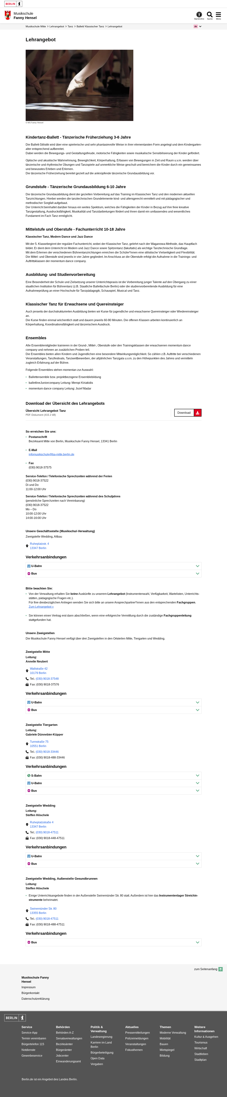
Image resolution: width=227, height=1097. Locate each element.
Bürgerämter (64, 1049)
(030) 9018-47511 (47, 832)
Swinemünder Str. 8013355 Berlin (43, 910)
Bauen (164, 1044)
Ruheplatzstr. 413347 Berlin (39, 546)
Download (184, 412)
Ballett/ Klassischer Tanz (90, 26)
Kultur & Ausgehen (206, 1036)
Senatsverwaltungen (69, 1038)
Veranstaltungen (135, 1044)
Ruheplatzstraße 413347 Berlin (41, 824)
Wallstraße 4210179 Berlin (39, 670)
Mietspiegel (167, 1049)
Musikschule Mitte (36, 26)
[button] (197, 26)
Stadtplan (200, 1059)
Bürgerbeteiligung (102, 1052)
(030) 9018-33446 (47, 751)
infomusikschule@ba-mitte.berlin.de (51, 454)
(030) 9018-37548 (47, 678)
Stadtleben (201, 1054)
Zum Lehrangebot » (41, 606)
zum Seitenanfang (205, 969)
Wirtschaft (200, 1048)
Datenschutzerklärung (36, 998)
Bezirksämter (64, 1044)
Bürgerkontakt (30, 993)
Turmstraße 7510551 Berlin (39, 744)
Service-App (29, 1032)
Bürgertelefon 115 (33, 1044)
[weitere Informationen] (7, 15)
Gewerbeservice (32, 1055)
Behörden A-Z (65, 1032)
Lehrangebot (57, 26)
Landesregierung (101, 1036)
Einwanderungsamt (68, 1061)
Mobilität (165, 1038)
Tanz (70, 26)
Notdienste (28, 1049)
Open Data (97, 1058)
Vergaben (97, 1064)
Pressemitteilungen (137, 1032)
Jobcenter (62, 1055)
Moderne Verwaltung (173, 1032)
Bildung (165, 1055)
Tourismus (200, 1042)
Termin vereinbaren (34, 1038)
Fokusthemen (134, 1049)
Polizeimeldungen (136, 1038)
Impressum (29, 987)
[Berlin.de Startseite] (13, 4)
